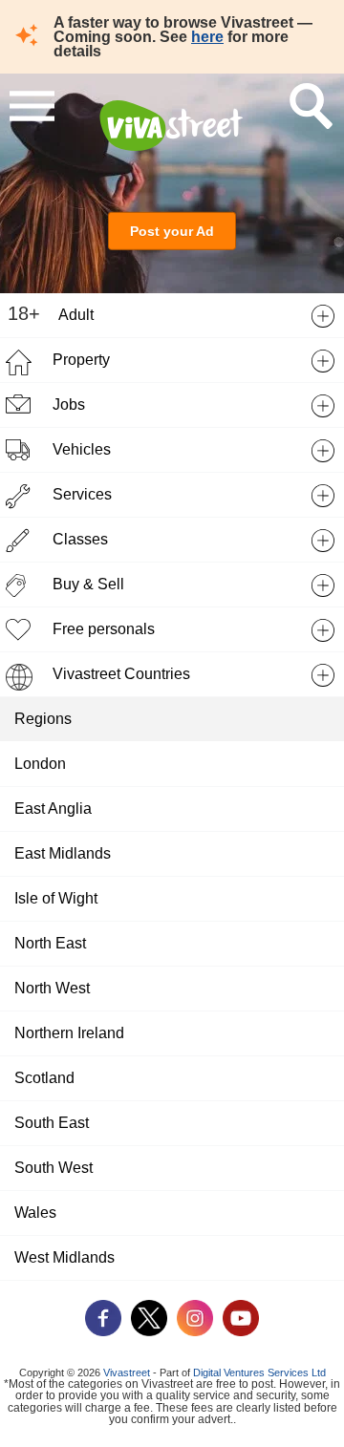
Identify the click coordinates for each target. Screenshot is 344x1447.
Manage (172, 1410)
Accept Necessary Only (172, 1360)
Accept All (172, 1310)
